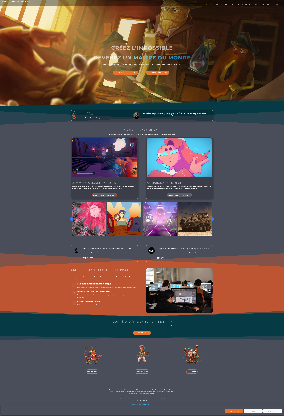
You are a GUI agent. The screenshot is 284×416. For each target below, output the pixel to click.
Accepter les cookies (234, 411)
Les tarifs (192, 371)
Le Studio (267, 4)
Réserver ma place (142, 332)
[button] (281, 407)
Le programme (142, 371)
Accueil (209, 4)
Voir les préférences (272, 411)
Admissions (92, 371)
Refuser (253, 411)
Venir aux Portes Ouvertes (125, 72)
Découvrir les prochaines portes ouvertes (142, 404)
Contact (277, 4)
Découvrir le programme (157, 72)
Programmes (221, 4)
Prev (71, 219)
